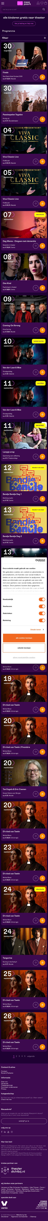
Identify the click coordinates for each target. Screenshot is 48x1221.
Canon (42, 1187)
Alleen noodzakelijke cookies (24, 657)
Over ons (4, 1082)
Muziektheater (13, 121)
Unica (21, 1193)
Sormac (18, 1189)
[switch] (42, 606)
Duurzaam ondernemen (9, 1087)
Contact (4, 1071)
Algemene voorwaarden (19, 1217)
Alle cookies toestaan (24, 638)
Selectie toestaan (24, 648)
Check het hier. (6, 1099)
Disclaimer (4, 1217)
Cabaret (11, 374)
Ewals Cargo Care (36, 1189)
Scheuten (10, 1189)
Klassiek (13, 79)
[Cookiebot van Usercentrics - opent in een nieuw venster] (35, 560)
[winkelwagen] (45, 2)
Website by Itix (21, 1215)
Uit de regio (14, 669)
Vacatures (4, 1083)
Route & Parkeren (7, 1073)
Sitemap (33, 1217)
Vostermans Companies (9, 1193)
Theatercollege (12, 458)
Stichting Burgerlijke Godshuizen (27, 1191)
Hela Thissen (34, 1187)
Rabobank (25, 1189)
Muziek (13, 332)
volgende (31, 1056)
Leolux (3, 1189)
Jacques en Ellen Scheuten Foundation (14, 1187)
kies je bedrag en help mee (24, 23)
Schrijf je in (24, 1121)
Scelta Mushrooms (8, 1191)
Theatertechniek (7, 1085)
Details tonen (35, 630)
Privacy (3, 1089)
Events (13, 247)
